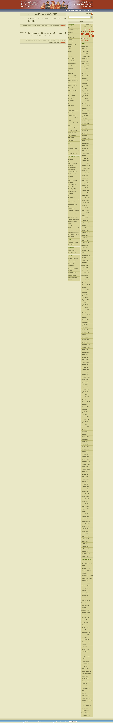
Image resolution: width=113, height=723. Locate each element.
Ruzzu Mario (84, 595)
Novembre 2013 (85, 404)
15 (86, 33)
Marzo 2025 (84, 68)
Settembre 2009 (85, 528)
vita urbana (71, 140)
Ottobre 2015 (85, 349)
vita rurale (71, 137)
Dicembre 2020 (85, 195)
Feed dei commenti (73, 151)
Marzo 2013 (84, 424)
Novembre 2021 (85, 168)
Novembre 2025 (85, 56)
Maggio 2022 (85, 153)
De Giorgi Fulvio (85, 632)
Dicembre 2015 (85, 344)
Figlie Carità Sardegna (71, 264)
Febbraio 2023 (85, 130)
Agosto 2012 (84, 441)
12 (93, 31)
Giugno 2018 (85, 270)
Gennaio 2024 (85, 103)
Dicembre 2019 (85, 225)
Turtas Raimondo (86, 715)
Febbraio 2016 (85, 339)
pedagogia (71, 98)
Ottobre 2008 (85, 556)
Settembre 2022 (85, 143)
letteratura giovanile (73, 83)
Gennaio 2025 (85, 73)
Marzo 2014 (84, 394)
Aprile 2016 (84, 334)
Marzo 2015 (84, 367)
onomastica (71, 95)
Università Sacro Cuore (72, 278)
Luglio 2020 (84, 208)
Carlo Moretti (71, 250)
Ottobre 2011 (84, 466)
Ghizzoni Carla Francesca (85, 643)
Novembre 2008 (85, 553)
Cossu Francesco (86, 630)
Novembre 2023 (85, 108)
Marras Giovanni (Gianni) (85, 657)
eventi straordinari (73, 66)
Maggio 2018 (85, 272)
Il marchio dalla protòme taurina (72, 77)
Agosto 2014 (84, 382)
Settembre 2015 (85, 352)
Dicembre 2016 (85, 315)
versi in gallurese (73, 127)
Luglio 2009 (84, 533)
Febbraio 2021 (85, 190)
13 (82, 33)
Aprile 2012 (84, 451)
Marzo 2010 (84, 514)
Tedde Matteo (85, 603)
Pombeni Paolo (85, 590)
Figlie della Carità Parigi (73, 269)
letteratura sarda (72, 85)
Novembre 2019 (85, 227)
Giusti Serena (85, 580)
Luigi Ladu (71, 244)
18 (91, 33)
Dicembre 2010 (85, 491)
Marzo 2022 (84, 158)
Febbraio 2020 (85, 220)
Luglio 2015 (84, 357)
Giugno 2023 (85, 120)
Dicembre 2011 (85, 461)
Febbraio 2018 (85, 280)
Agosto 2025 (84, 61)
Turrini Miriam (85, 713)
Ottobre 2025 (85, 58)
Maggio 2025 (85, 66)
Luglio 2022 (84, 148)
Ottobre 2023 (85, 110)
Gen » (87, 40)
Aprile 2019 (84, 245)
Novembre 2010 (85, 494)
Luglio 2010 (84, 504)
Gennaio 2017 (85, 312)
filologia (70, 68)
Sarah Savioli (72, 112)
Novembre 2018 (85, 257)
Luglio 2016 (84, 327)
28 (84, 38)
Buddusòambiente (73, 258)
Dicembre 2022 (85, 135)
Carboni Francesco (86, 620)
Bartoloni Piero (85, 568)
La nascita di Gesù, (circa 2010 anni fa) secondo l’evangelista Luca (47, 34)
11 (91, 31)
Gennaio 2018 (85, 282)
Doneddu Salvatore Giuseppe (86, 636)
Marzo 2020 (84, 217)
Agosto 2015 (84, 354)
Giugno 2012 (85, 446)
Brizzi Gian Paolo (86, 615)
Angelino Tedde (85, 610)
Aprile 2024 (84, 96)
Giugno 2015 (85, 359)
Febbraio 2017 (85, 310)
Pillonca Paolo (85, 678)
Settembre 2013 (85, 409)
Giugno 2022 (85, 150)
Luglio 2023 (84, 118)
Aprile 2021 (84, 185)
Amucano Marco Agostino (85, 606)
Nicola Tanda (72, 275)
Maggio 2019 (85, 242)
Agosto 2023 (84, 116)
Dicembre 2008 (85, 551)
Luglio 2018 (84, 267)
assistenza (71, 32)
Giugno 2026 (85, 48)
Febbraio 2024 (85, 101)
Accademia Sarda (73, 10)
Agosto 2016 (84, 324)
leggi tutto (63, 25)
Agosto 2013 (84, 412)
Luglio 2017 (84, 297)
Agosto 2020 (84, 205)
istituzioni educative (73, 80)
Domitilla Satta (72, 252)
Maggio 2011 (85, 479)
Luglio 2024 (84, 88)
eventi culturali (72, 61)
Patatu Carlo (84, 676)
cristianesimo (72, 49)
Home (65, 10)
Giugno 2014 (85, 387)
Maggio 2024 (85, 93)
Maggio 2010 (85, 509)
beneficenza (71, 34)
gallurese (70, 73)
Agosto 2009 (84, 531)
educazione (71, 58)
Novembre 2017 (85, 287)
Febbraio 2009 (85, 546)
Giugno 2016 (85, 329)
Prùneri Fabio (85, 593)
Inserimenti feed (72, 148)
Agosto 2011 (84, 471)
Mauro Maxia (85, 661)
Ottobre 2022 (85, 140)
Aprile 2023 (84, 125)
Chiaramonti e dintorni (72, 45)
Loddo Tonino (85, 649)
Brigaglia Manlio (85, 612)
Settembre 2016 (85, 322)
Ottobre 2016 (85, 319)
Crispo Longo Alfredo (87, 575)
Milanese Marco (85, 585)
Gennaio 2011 (85, 489)
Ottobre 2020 (85, 200)
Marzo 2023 (84, 128)
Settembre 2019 (85, 232)
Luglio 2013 (84, 414)
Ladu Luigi (84, 646)
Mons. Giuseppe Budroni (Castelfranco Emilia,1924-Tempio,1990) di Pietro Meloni (72, 169)
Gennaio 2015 (85, 372)
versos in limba (72, 132)
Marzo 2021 (84, 188)
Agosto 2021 (84, 175)
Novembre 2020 (85, 198)
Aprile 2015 (84, 364)
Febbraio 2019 (85, 250)
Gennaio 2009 (85, 548)
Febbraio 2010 (85, 516)
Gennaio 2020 (85, 222)
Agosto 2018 (84, 265)
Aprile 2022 (84, 155)
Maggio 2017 (85, 302)
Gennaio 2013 (85, 429)
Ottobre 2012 (85, 436)
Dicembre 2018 (85, 255)
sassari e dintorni (73, 118)
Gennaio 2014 (85, 399)
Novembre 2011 (85, 464)
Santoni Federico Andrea (86, 689)
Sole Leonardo (85, 703)
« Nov (82, 40)
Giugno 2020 (85, 210)
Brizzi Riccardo (85, 617)
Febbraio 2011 (85, 486)
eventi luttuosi (72, 63)
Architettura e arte (73, 29)
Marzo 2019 (84, 247)
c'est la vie (71, 37)
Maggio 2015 (85, 362)
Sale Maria (84, 683)
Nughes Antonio (85, 588)
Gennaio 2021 (85, 193)
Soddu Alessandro (86, 700)
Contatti (90, 10)
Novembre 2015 (85, 347)
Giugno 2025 (85, 63)
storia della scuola (73, 122)
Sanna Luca (84, 598)
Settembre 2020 (85, 203)
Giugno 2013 (85, 417)
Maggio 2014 (85, 389)
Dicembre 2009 (85, 521)
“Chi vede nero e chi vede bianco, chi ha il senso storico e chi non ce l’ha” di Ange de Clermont (74, 232)
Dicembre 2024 (85, 76)
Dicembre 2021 (85, 165)
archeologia (71, 27)
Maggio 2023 (85, 123)
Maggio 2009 (85, 538)
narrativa (70, 93)
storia (69, 120)
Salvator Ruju (85, 686)
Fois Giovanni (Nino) (87, 578)
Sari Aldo (83, 693)
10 (89, 31)
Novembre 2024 (85, 78)
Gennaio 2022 (85, 163)
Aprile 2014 (84, 392)
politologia (71, 100)
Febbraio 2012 (85, 456)
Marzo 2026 (84, 53)
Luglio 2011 (84, 474)
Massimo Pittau (72, 272)
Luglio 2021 (84, 178)
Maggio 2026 (85, 51)
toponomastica (72, 125)
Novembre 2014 (85, 377)
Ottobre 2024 (85, 81)
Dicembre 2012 (85, 431)
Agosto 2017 (84, 295)
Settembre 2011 (85, 469)
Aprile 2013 (84, 422)
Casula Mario (85, 622)
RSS (92, 14)
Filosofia (70, 71)
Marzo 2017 (84, 307)
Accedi (70, 146)
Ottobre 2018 (85, 260)
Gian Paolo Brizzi (73, 242)
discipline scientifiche (71, 55)
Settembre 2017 (85, 292)
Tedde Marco (85, 708)
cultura (70, 51)
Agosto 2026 (84, 46)
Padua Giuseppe (86, 673)
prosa (69, 103)
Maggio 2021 (85, 183)
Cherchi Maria (85, 625)
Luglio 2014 (84, 384)
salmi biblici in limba (73, 110)
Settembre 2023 (85, 113)
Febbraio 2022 (85, 160)
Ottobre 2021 (85, 170)
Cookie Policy (85, 627)
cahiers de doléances (71, 40)
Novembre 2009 (85, 524)
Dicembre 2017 (85, 285)
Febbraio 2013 (85, 426)
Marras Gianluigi (85, 654)
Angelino (70, 159)
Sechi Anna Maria (86, 698)
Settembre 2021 (85, 173)
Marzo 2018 (84, 277)
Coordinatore (82, 10)
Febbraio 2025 (85, 71)
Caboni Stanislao (86, 570)
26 (93, 36)
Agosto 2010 (84, 501)
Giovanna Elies (72, 204)
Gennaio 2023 (85, 133)
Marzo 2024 (84, 98)
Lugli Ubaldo (84, 651)
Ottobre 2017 (85, 290)
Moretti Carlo (84, 666)
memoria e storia (72, 90)
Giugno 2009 (85, 536)
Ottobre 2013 (85, 407)
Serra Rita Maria (85, 600)
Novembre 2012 (85, 434)
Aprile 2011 (84, 481)
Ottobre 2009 (85, 526)
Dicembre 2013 (85, 402)
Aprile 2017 (84, 305)
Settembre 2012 (85, 439)
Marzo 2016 (84, 337)
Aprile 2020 (84, 215)
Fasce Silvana (85, 639)
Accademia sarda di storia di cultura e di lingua (33, 4)
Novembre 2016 (85, 317)
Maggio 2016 (85, 332)
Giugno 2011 (84, 476)
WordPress (66, 722)
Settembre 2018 (85, 262)
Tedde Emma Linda (86, 705)
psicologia (71, 105)
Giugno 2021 (85, 180)
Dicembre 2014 (85, 374)
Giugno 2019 (85, 240)
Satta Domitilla (85, 695)
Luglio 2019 (84, 237)
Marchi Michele (85, 583)
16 (87, 33)
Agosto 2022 (84, 145)
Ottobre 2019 (85, 230)
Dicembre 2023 (85, 106)
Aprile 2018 (84, 275)
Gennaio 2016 (85, 342)
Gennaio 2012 (85, 459)
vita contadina (72, 135)
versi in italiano (72, 130)
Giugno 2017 (85, 300)
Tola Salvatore (85, 710)
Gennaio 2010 (85, 518)
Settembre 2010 (85, 499)
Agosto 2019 (84, 235)
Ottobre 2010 (85, 496)
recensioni (71, 108)
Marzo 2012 (84, 454)
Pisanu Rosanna (86, 681)
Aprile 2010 (84, 511)
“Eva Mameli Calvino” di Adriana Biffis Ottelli (73, 200)
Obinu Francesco (86, 668)
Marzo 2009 (84, 543)
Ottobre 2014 (85, 379)
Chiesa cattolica (72, 261)
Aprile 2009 (84, 541)
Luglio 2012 (84, 444)
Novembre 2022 (85, 138)
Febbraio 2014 (85, 397)
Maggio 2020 (85, 212)
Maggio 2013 (85, 419)
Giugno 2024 (85, 91)
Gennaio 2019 (85, 252)
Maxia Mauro (85, 663)
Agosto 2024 (84, 86)
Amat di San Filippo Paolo (86, 564)
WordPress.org (72, 153)
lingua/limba (71, 88)
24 (89, 36)
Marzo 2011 (84, 484)
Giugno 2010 (85, 506)
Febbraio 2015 (85, 369)
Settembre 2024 (85, 83)
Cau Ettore (84, 573)
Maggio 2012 (85, 449)
